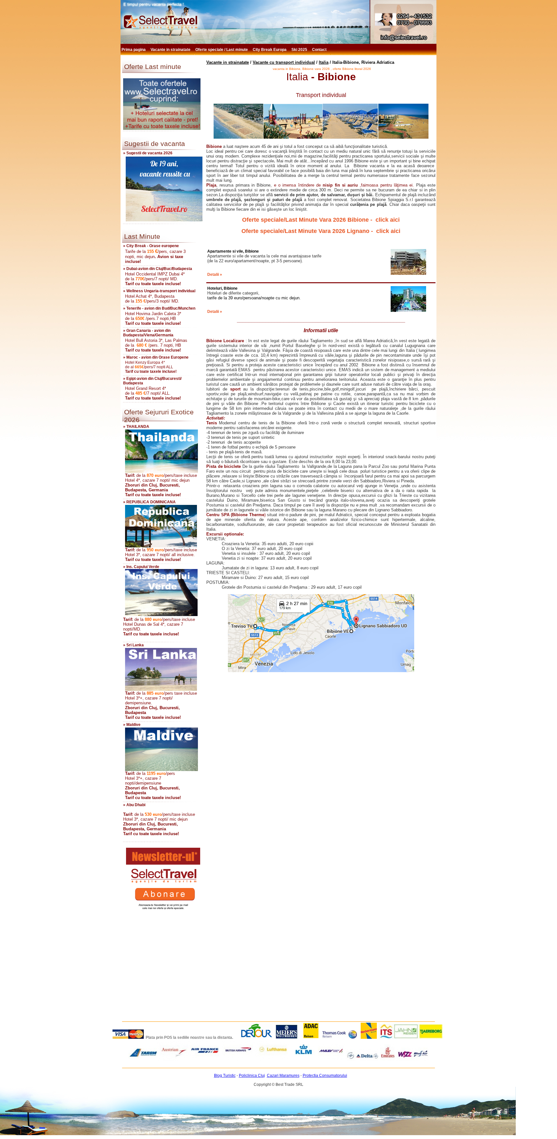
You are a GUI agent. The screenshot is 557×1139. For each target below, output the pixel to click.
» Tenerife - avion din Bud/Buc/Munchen (159, 308)
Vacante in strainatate (171, 49)
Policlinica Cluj (252, 1075)
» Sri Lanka (133, 645)
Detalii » (214, 274)
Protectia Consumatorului (325, 1075)
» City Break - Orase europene (151, 246)
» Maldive (132, 724)
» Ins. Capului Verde (141, 567)
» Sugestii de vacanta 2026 (147, 153)
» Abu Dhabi (134, 805)
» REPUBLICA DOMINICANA (149, 502)
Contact (319, 49)
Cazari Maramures (283, 1075)
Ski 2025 (299, 49)
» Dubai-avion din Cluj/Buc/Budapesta (157, 268)
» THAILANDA (136, 426)
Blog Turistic (225, 1075)
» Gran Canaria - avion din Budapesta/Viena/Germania (148, 332)
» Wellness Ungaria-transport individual (159, 291)
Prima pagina (134, 49)
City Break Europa (270, 49)
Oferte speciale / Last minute (222, 49)
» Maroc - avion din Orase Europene (156, 357)
